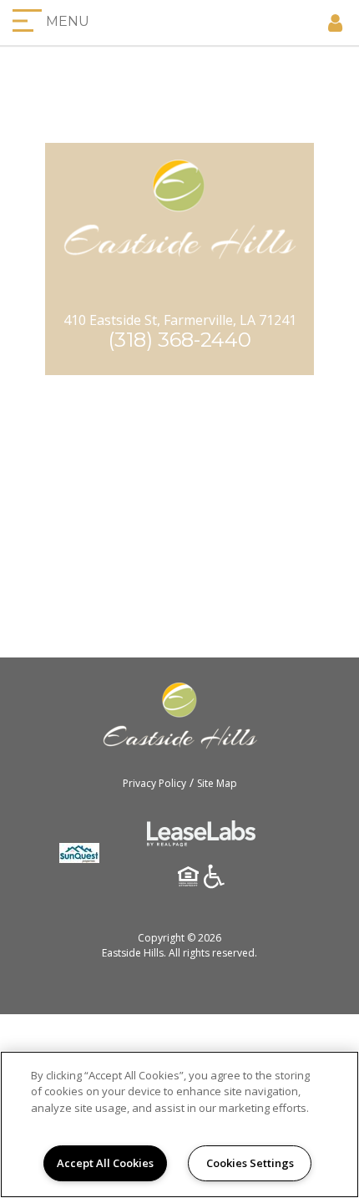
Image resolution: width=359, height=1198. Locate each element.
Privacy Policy (154, 783)
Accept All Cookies (105, 1162)
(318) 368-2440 (180, 339)
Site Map (217, 783)
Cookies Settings (250, 1162)
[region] (179, 1124)
